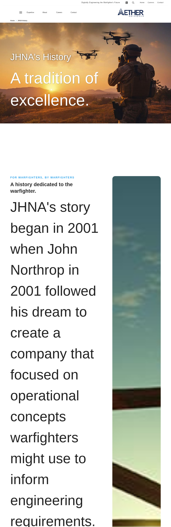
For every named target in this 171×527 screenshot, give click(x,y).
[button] (20, 12)
